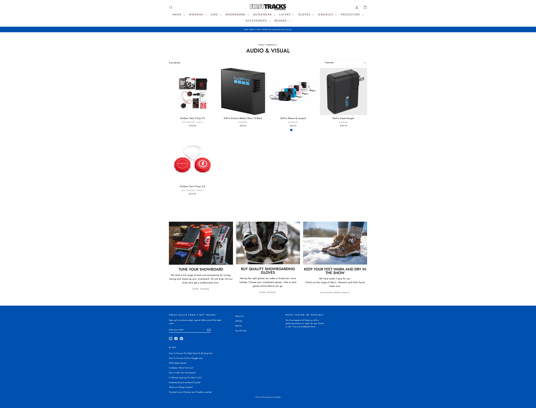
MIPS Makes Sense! (177, 363)
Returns (238, 325)
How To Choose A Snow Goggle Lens (186, 358)
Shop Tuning (201, 289)
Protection (351, 14)
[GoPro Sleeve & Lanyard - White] (295, 130)
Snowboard (236, 14)
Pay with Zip (240, 330)
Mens (178, 14)
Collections (271, 44)
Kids (215, 14)
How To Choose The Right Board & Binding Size (191, 353)
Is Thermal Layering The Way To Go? (185, 377)
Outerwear (263, 14)
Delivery (238, 320)
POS (257, 397)
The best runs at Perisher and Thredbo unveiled (190, 392)
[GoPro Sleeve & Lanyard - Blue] (291, 130)
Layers (285, 14)
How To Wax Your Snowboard (182, 372)
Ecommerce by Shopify (272, 397)
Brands (281, 20)
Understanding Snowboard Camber (185, 382)
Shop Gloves (268, 292)
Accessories (257, 20)
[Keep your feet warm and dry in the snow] (335, 243)
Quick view (193, 112)
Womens (196, 14)
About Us (239, 316)
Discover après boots (335, 292)
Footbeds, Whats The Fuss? (181, 367)
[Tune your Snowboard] (201, 243)
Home (261, 44)
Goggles (326, 14)
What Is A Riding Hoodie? (181, 387)
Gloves (305, 14)
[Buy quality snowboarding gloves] (268, 243)
